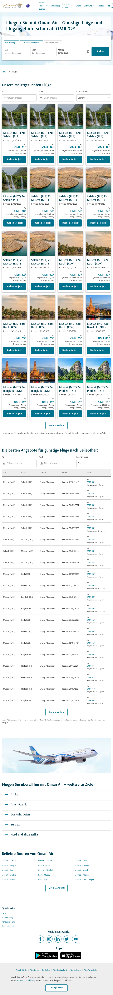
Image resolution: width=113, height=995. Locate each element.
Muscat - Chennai (82, 866)
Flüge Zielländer (21, 970)
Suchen (100, 51)
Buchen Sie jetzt (14, 159)
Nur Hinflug (10, 43)
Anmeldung (55, 6)
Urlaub (78, 6)
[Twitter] (66, 939)
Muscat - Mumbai (45, 870)
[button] (31, 42)
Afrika (14, 794)
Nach (34, 50)
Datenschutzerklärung (26, 980)
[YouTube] (75, 939)
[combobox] (21, 98)
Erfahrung (90, 5)
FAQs (4, 913)
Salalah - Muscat (45, 861)
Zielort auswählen (39, 53)
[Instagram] (49, 939)
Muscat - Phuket (45, 866)
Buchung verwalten (68, 6)
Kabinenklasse (82, 92)
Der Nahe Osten (20, 814)
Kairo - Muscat (44, 875)
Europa (15, 824)
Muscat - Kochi (81, 861)
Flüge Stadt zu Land (60, 970)
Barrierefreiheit (8, 926)
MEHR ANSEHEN (57, 888)
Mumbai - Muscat (82, 875)
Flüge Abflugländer (90, 970)
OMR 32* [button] (65, 29)
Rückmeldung (7, 918)
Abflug (61, 50)
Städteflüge (46, 970)
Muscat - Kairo (8, 870)
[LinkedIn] (58, 939)
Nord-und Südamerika (24, 834)
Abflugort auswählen (13, 53)
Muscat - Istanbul (9, 880)
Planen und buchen (44, 6)
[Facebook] (40, 939)
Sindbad (101, 6)
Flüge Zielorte (34, 970)
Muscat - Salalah (9, 861)
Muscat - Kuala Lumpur (84, 880)
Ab (6, 50)
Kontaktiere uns (8, 922)
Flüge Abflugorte (75, 970)
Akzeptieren (56, 988)
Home (4, 72)
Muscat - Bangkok (9, 866)
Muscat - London (9, 875)
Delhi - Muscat (44, 880)
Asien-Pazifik (19, 804)
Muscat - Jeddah (81, 870)
